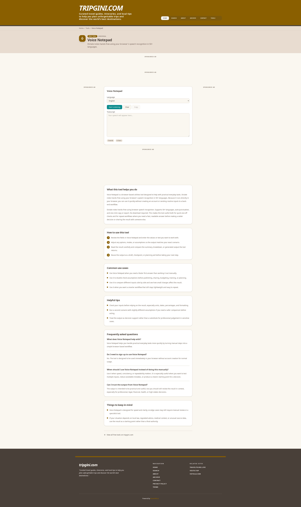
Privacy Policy (160, 484)
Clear (127, 107)
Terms (155, 487)
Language (111, 97)
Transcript (111, 112)
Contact (203, 18)
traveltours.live (198, 467)
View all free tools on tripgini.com (120, 435)
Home (165, 18)
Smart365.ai (154, 498)
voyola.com (195, 474)
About (183, 18)
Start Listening (114, 107)
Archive (193, 18)
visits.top (194, 471)
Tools (213, 18)
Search (174, 18)
